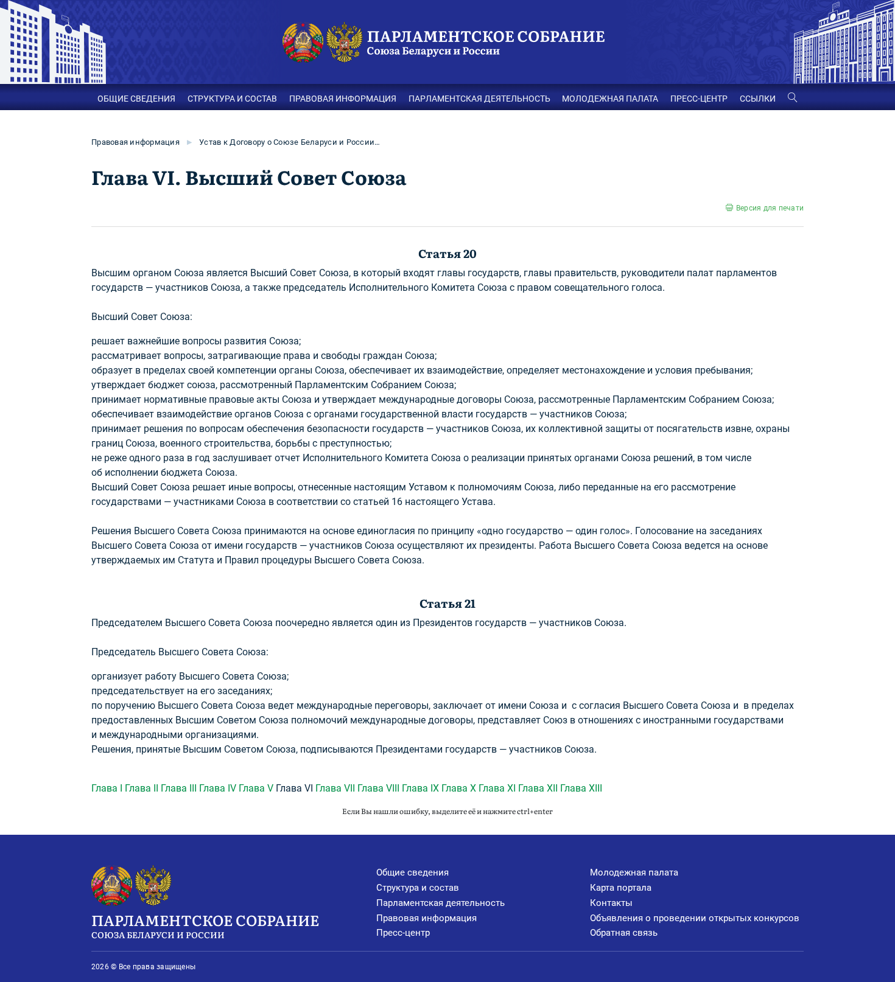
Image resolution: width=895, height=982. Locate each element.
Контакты (611, 902)
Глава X (458, 788)
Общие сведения (412, 872)
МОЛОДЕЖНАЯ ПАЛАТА (610, 98)
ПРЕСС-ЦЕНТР (699, 98)
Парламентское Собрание (205, 924)
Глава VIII (378, 788)
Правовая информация (135, 142)
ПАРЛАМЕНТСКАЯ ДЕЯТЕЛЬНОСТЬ (479, 98)
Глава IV (217, 788)
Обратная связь (624, 932)
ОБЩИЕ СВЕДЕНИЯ (136, 98)
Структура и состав (417, 887)
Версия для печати (770, 208)
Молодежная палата (634, 872)
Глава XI (497, 788)
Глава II (141, 788)
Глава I (106, 788)
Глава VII (335, 788)
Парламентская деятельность (440, 902)
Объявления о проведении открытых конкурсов (694, 918)
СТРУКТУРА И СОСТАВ (232, 98)
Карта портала (620, 887)
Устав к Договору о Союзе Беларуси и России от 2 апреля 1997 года (290, 142)
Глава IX (420, 788)
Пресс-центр (403, 932)
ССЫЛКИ (758, 98)
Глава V (256, 788)
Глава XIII (581, 788)
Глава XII (538, 788)
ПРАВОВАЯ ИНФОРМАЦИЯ (342, 98)
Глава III (179, 788)
